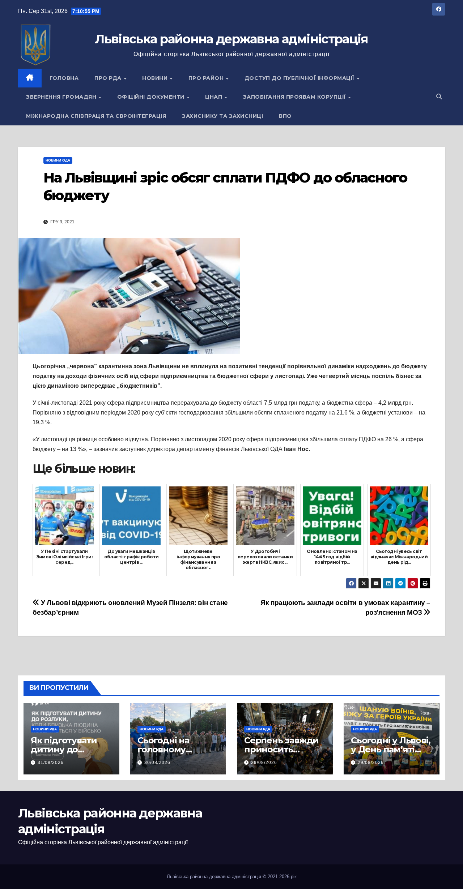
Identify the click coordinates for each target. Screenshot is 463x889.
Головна (64, 78)
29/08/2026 (264, 762)
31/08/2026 (51, 762)
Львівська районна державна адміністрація (231, 39)
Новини (155, 78)
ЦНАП (214, 97)
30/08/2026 (157, 762)
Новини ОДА (58, 160)
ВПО (285, 116)
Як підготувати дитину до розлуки (64, 749)
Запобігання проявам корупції (295, 97)
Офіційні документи (151, 97)
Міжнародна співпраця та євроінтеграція (96, 116)
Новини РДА (45, 729)
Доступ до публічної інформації (300, 78)
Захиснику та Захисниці (222, 116)
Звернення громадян (62, 97)
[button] (439, 97)
